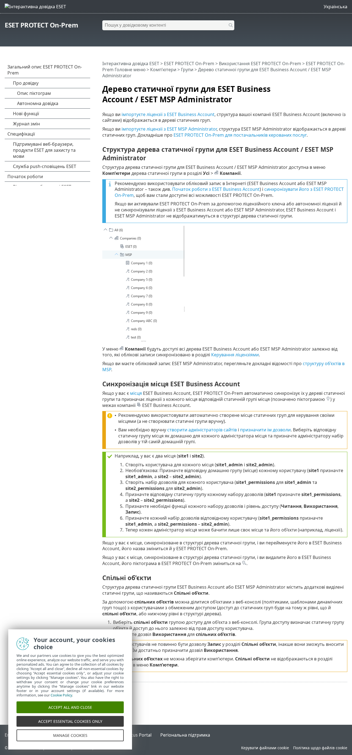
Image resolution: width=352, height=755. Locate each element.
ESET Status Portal (133, 735)
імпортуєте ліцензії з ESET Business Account (168, 114)
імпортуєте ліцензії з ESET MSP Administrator (169, 129)
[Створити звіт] (344, 87)
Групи (187, 70)
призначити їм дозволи (265, 430)
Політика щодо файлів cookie (320, 747)
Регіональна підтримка (185, 735)
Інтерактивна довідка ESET (130, 63)
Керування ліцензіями (235, 355)
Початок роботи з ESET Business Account (216, 189)
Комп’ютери (163, 70)
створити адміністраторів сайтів (202, 430)
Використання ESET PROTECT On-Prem (260, 63)
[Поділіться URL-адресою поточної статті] (328, 87)
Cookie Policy (61, 695)
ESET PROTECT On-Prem (41, 24)
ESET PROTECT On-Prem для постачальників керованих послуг (240, 135)
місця (136, 393)
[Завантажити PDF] (336, 87)
